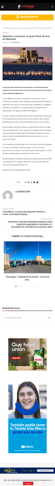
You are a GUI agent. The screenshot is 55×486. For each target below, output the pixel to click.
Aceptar (28, 483)
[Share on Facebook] (25, 182)
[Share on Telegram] (34, 182)
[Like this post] (21, 182)
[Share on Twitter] (28, 182)
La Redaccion (15, 42)
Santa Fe (5, 32)
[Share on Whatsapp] (31, 182)
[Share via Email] (37, 182)
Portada (6, 28)
